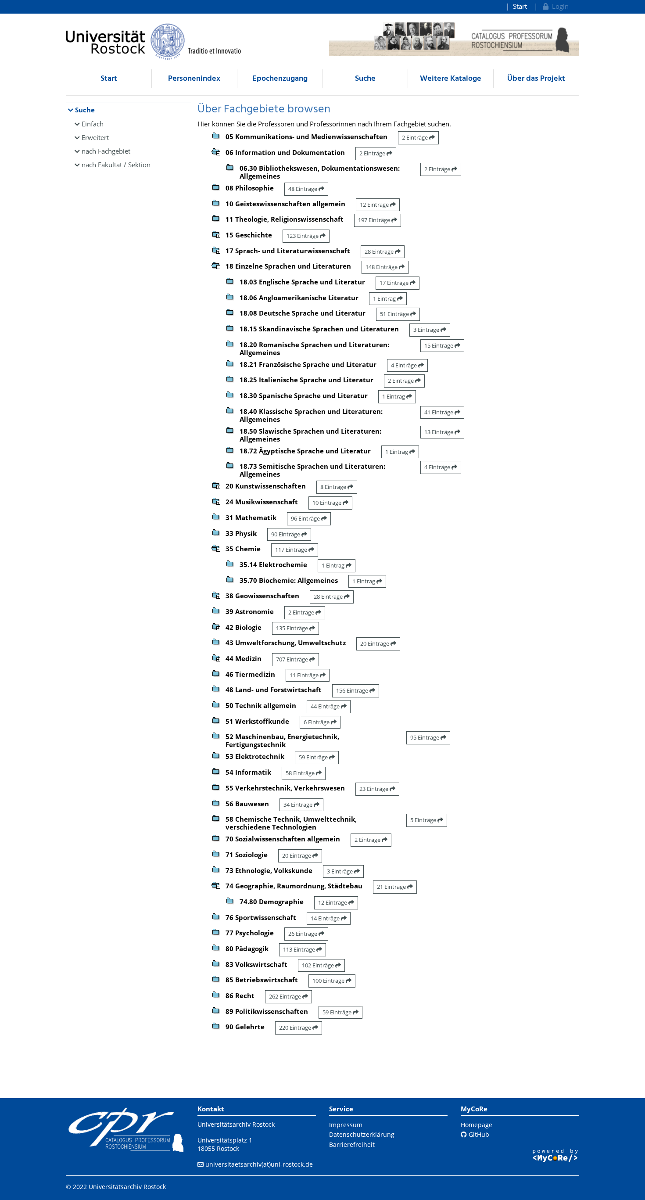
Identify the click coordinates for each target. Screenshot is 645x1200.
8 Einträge (334, 487)
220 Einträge (295, 1027)
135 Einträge (292, 628)
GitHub (478, 1134)
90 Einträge (286, 534)
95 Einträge (425, 737)
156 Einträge (352, 690)
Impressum (345, 1125)
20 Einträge (375, 643)
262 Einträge (285, 996)
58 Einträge (301, 773)
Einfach (93, 123)
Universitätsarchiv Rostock (236, 1124)
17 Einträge (395, 283)
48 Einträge (303, 189)
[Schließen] (215, 151)
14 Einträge (326, 918)
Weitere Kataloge (450, 78)
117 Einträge (291, 549)
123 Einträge (303, 236)
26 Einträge (303, 934)
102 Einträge (318, 965)
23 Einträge (374, 789)
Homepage (476, 1125)
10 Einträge (327, 503)
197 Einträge (374, 220)
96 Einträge (306, 518)
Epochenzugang (280, 78)
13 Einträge (439, 432)
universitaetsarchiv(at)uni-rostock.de (259, 1164)
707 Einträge (292, 659)
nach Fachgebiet (106, 151)
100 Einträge (329, 980)
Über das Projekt (536, 78)
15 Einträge (439, 345)
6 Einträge (317, 722)
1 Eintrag (385, 298)
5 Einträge (423, 820)
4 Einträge (404, 365)
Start (520, 6)
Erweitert (95, 137)
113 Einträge (299, 949)
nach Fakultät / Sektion (116, 164)
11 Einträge (305, 675)
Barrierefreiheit (352, 1144)
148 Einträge (382, 267)
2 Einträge (415, 137)
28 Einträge (380, 251)
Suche (365, 78)
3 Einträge (427, 330)
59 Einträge (314, 757)
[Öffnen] (215, 233)
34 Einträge (298, 804)
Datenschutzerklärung (361, 1134)
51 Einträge (395, 314)
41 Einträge (439, 412)
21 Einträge (392, 887)
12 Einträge (375, 204)
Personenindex (194, 78)
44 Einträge (326, 706)
